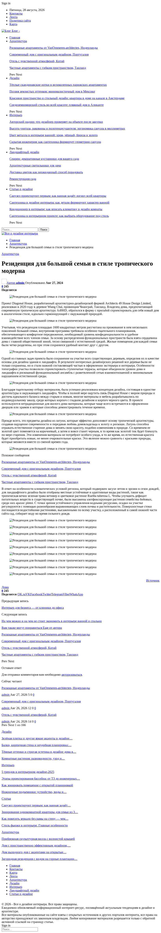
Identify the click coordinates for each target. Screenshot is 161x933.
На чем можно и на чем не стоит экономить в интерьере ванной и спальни (52, 621)
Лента (13, 17)
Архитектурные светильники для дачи (35, 165)
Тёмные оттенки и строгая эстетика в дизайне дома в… (39, 751)
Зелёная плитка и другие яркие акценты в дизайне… (37, 738)
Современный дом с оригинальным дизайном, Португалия (49, 54)
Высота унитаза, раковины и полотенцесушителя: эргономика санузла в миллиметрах (67, 128)
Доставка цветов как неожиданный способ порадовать (46, 172)
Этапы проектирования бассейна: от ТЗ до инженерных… (41, 778)
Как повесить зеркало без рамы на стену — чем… (35, 818)
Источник (152, 580)
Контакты (16, 13)
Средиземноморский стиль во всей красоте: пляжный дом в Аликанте (56, 105)
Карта (13, 24)
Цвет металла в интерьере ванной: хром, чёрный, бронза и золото (53, 135)
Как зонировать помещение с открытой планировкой (37, 785)
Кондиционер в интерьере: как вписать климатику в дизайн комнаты (55, 209)
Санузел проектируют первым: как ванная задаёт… (36, 805)
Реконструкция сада (22, 179)
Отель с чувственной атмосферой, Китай (36, 61)
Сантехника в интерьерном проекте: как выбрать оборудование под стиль (59, 216)
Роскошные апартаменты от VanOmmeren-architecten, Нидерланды (53, 47)
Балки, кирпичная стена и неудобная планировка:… (36, 745)
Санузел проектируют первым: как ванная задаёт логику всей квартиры (57, 195)
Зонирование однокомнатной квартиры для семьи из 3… (40, 812)
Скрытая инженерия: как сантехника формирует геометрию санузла (55, 142)
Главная (14, 37)
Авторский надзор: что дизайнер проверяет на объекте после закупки (56, 121)
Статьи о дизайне (21, 189)
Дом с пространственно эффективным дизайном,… (36, 845)
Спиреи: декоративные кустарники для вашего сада (44, 158)
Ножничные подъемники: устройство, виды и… (34, 792)
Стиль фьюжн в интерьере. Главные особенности (35, 825)
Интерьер (15, 115)
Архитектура (18, 41)
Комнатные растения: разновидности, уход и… (33, 758)
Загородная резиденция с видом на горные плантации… (39, 859)
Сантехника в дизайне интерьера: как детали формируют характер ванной (59, 202)
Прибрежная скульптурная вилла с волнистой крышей (38, 838)
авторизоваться (71, 674)
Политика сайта (20, 20)
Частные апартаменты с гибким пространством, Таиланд (47, 67)
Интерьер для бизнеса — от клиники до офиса (33, 607)
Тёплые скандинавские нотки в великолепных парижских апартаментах (58, 84)
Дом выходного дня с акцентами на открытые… (34, 852)
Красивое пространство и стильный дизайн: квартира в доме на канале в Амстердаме (66, 98)
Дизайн (14, 78)
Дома (5, 587)
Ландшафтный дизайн (24, 152)
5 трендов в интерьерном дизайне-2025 (28, 772)
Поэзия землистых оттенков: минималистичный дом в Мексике (52, 91)
